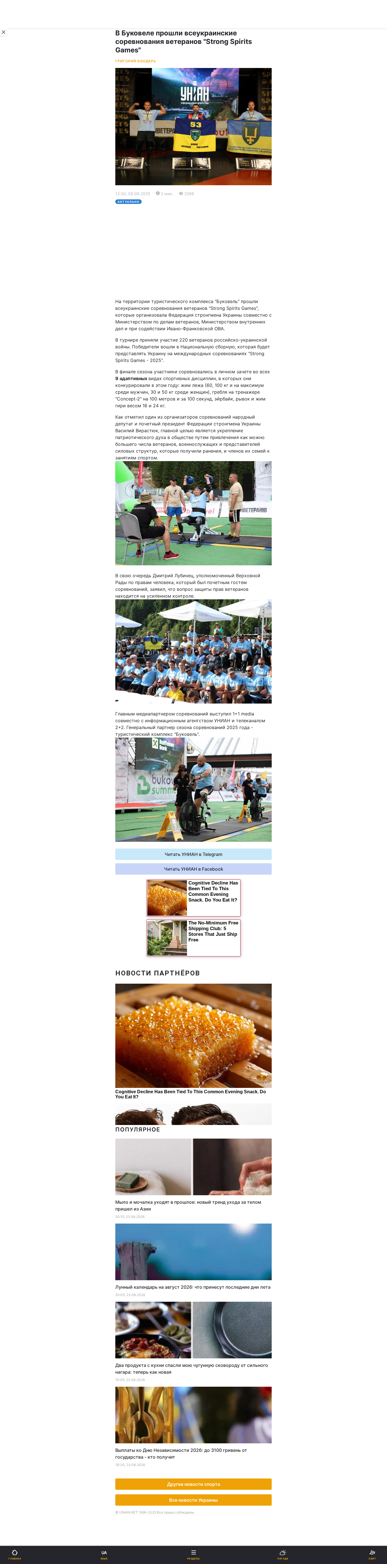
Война (203, 185)
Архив (16, 416)
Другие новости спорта (193, 1484)
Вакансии (207, 416)
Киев (20, 267)
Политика (207, 200)
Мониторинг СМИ (33, 481)
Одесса (23, 292)
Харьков (206, 280)
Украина (19, 200)
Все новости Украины (193, 1500)
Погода (205, 372)
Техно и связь (24, 328)
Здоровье (20, 358)
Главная (19, 185)
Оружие (18, 343)
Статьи (204, 387)
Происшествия (213, 343)
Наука (203, 313)
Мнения (205, 402)
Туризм (205, 358)
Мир (201, 215)
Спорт (16, 313)
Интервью (20, 402)
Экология (20, 230)
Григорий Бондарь (135, 61)
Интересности (25, 372)
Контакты (20, 431)
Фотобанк (208, 469)
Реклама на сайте (34, 469)
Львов (204, 267)
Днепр (21, 280)
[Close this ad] (4, 32)
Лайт (202, 328)
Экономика (21, 215)
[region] (193, 250)
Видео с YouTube (28, 387)
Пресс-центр (212, 481)
